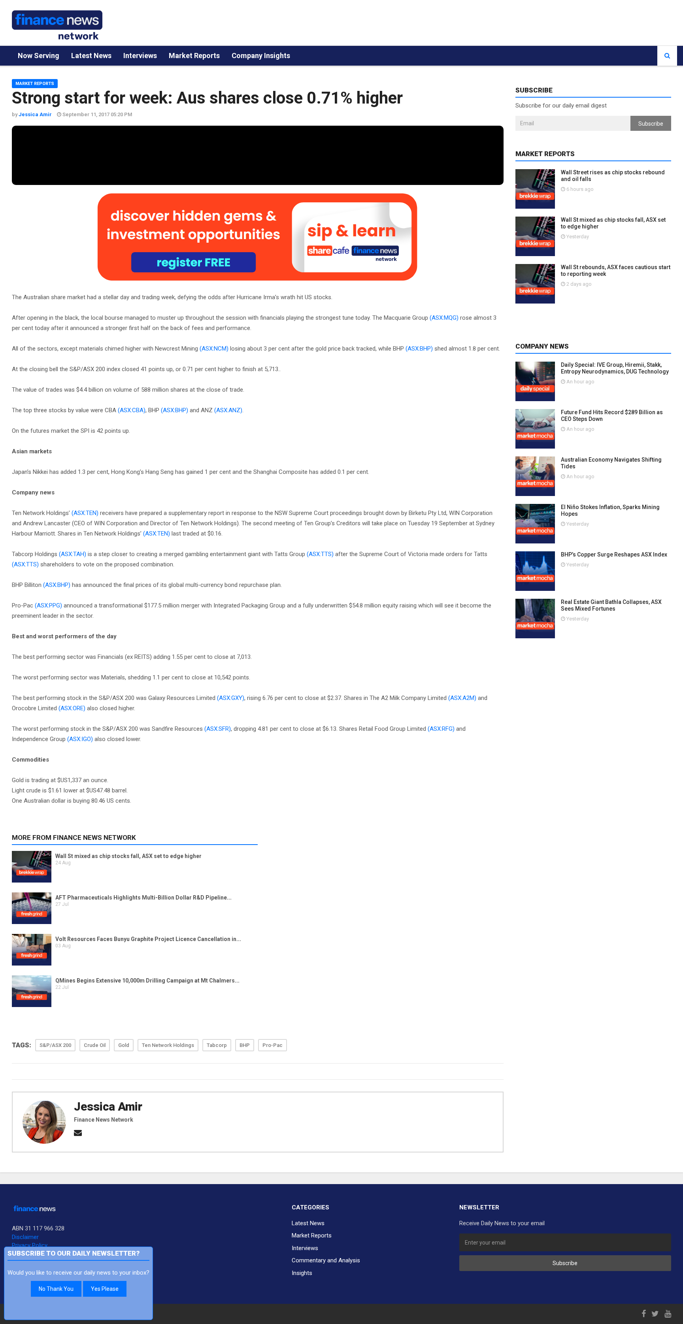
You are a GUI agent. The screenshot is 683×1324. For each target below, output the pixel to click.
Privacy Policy (29, 1245)
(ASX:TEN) (85, 513)
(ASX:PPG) (48, 605)
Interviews (140, 55)
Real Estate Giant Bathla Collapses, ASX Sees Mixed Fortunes (611, 605)
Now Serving (38, 55)
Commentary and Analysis (326, 1260)
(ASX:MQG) (444, 317)
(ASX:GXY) (230, 698)
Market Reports (194, 55)
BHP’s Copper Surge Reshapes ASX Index (614, 554)
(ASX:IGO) (80, 739)
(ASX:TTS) (320, 554)
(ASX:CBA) (131, 410)
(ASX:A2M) (462, 698)
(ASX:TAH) (72, 554)
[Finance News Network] (57, 25)
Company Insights (261, 55)
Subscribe (650, 124)
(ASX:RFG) (441, 728)
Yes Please (105, 1289)
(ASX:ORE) (71, 708)
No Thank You (56, 1289)
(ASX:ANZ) (228, 410)
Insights (302, 1273)
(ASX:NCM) (214, 348)
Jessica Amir (108, 1106)
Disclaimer (25, 1237)
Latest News (91, 55)
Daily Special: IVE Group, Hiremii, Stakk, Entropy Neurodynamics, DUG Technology (615, 368)
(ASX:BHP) (419, 348)
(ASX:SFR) (217, 728)
